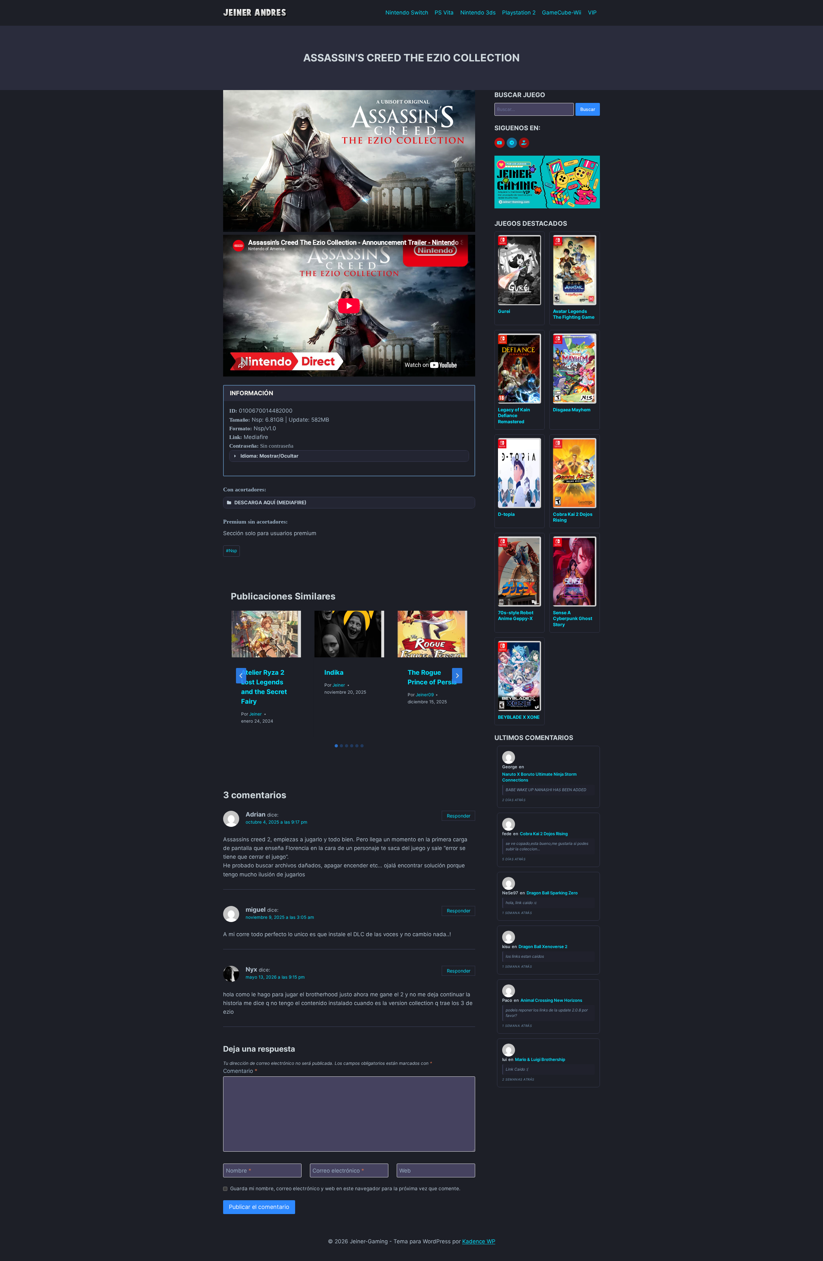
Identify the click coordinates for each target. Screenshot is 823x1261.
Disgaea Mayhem (572, 409)
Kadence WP (478, 1241)
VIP (592, 12)
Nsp (231, 550)
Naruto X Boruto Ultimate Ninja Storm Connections (539, 777)
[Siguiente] (457, 675)
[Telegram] (512, 143)
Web (405, 1170)
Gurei (504, 311)
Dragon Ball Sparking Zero (552, 892)
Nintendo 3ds (478, 12)
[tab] (336, 745)
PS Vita (444, 12)
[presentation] (266, 634)
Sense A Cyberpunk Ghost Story (572, 618)
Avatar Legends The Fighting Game (573, 314)
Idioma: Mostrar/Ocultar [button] (269, 456)
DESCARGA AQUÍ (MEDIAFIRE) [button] (270, 502)
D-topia (506, 514)
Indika (334, 672)
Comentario (240, 1071)
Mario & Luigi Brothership (540, 1059)
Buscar (587, 109)
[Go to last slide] (241, 675)
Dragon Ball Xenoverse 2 (543, 946)
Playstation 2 (519, 12)
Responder (458, 815)
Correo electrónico (338, 1170)
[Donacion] (524, 143)
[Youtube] (499, 143)
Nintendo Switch (406, 12)
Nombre (238, 1170)
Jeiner (255, 714)
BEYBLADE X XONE (519, 717)
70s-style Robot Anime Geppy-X (515, 615)
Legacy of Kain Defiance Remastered (514, 415)
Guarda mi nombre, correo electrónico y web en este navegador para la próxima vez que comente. (345, 1188)
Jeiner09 (425, 694)
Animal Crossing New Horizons (551, 1000)
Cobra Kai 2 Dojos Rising (544, 833)
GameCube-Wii (561, 12)
